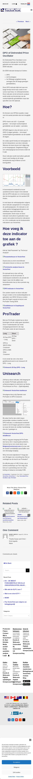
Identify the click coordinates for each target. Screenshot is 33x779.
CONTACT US (16, 708)
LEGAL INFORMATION (17, 705)
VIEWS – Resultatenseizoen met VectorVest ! (23, 516)
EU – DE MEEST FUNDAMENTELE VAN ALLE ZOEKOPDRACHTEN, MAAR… (15, 583)
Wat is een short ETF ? (12, 593)
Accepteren (16, 762)
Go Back (8, 563)
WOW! (7, 598)
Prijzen (5, 631)
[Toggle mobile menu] (32, 10)
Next (27, 21)
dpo (9, 477)
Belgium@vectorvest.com (12, 446)
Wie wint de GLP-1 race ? (13, 589)
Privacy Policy (20, 776)
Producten (6, 629)
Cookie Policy (11, 776)
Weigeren (16, 767)
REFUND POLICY (23, 706)
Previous (21, 21)
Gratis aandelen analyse (6, 651)
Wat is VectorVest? (6, 637)
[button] (30, 740)
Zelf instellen (16, 772)
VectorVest (7, 474)
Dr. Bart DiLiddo (5, 641)
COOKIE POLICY (13, 706)
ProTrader (13, 477)
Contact (5, 633)
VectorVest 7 (12, 476)
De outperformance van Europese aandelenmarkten (9, 518)
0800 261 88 (5, 3)
